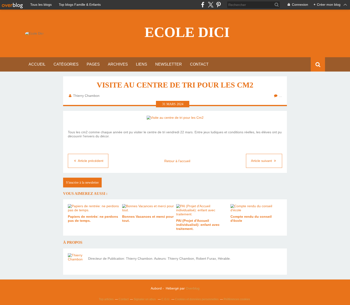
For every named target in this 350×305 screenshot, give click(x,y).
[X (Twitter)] (211, 4)
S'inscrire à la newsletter (82, 182)
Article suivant (262, 161)
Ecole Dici (187, 32)
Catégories (66, 64)
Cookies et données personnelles (197, 299)
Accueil (37, 64)
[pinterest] (218, 4)
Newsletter (168, 64)
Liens (141, 64)
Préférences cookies (237, 299)
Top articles (106, 299)
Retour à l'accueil (177, 161)
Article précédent (90, 161)
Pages (93, 64)
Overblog (193, 288)
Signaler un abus (145, 299)
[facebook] (203, 4)
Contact (199, 64)
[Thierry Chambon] (76, 261)
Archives (118, 64)
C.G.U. (165, 299)
